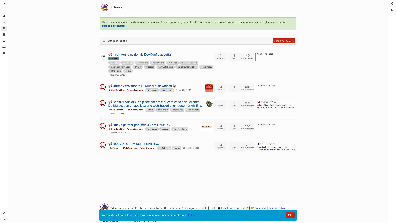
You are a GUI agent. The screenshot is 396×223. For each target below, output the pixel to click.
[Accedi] (392, 3)
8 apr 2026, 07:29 (117, 75)
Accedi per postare (284, 40)
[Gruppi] (4, 47)
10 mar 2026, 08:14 (184, 90)
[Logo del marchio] (104, 7)
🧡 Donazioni (258, 208)
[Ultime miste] (4, 22)
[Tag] (4, 28)
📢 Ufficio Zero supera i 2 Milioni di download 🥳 (142, 86)
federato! (177, 208)
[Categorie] (4, 3)
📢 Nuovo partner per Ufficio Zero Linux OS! (139, 125)
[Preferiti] (4, 53)
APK (245, 208)
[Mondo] (4, 16)
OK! (290, 215)
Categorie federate (196, 208)
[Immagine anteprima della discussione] (209, 88)
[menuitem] (392, 3)
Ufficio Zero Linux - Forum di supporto (126, 90)
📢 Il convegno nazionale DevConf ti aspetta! (140, 54)
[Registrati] (392, 9)
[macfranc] (258, 143)
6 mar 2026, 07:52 (117, 113)
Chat (212, 208)
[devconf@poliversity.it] (103, 56)
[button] (4, 213)
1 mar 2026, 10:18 (267, 144)
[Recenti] (4, 9)
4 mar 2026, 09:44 (118, 133)
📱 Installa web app (228, 208)
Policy (191, 215)
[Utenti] (4, 40)
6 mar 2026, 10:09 (268, 102)
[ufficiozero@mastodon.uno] (103, 87)
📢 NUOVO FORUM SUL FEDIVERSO (133, 144)
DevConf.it (113, 58)
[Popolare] (4, 34)
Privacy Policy (277, 208)
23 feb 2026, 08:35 (191, 148)
